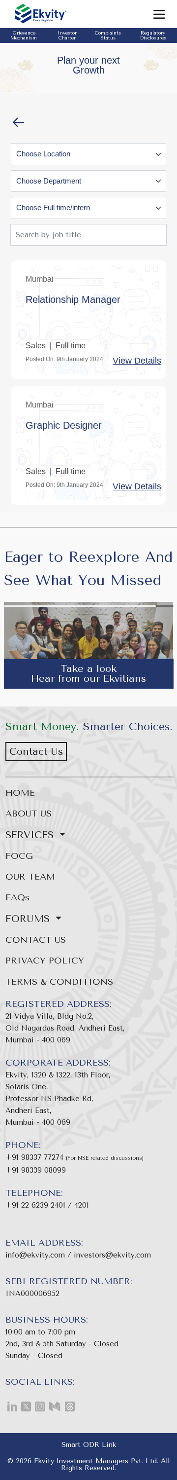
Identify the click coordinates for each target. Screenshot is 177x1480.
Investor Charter (67, 35)
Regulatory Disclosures (153, 35)
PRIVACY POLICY (44, 960)
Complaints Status (108, 35)
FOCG (19, 856)
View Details (137, 361)
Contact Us (36, 751)
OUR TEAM (30, 876)
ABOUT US (28, 813)
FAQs (17, 897)
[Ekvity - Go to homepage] (66, 14)
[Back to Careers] (18, 121)
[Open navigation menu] (161, 14)
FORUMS (29, 919)
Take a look (88, 668)
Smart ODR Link (88, 1445)
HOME (20, 792)
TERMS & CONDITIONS (59, 981)
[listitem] (11, 1407)
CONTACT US (35, 939)
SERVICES (31, 835)
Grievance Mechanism (23, 35)
